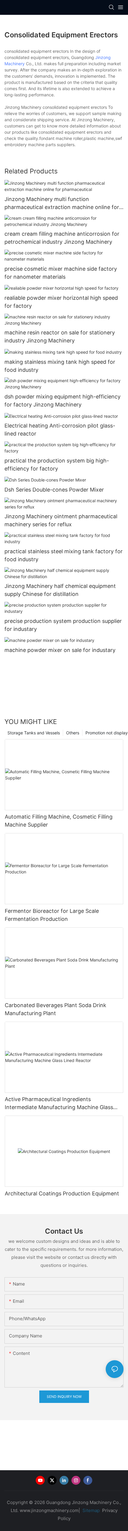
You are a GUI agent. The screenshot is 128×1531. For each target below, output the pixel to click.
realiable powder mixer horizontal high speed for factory (61, 302)
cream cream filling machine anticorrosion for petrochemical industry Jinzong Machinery (61, 238)
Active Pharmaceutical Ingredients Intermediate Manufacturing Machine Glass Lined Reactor (59, 1103)
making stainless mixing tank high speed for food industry (59, 366)
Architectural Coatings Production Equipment (62, 1193)
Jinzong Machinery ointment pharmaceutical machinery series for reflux (60, 520)
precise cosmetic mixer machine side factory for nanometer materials (60, 273)
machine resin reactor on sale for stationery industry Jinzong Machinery (59, 336)
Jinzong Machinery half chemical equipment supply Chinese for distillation (60, 590)
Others (72, 732)
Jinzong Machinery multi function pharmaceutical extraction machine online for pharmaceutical (61, 203)
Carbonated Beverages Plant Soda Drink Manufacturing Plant (55, 1009)
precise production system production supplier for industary (63, 625)
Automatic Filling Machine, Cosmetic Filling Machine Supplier (59, 821)
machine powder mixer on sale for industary (59, 650)
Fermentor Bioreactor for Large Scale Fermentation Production (52, 915)
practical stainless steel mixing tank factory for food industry (63, 555)
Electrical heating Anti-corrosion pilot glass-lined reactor (59, 429)
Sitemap (90, 1510)
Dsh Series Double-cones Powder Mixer (54, 490)
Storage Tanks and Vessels (33, 732)
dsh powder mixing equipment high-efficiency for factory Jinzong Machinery (62, 400)
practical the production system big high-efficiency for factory (56, 464)
